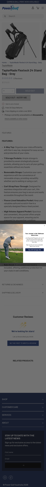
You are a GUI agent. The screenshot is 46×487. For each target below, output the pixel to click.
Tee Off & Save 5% (34, 249)
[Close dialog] (44, 226)
